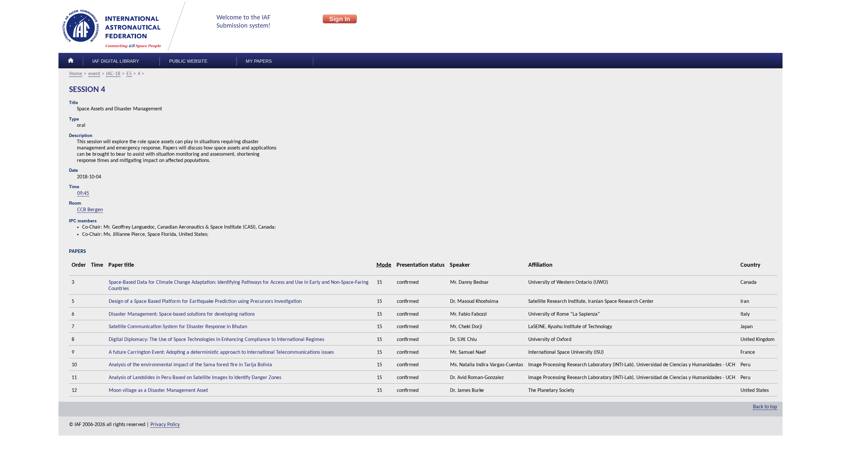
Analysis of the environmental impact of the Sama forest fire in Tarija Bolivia (190, 365)
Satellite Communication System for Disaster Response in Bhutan (178, 326)
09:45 (83, 193)
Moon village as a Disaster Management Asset (158, 390)
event (94, 74)
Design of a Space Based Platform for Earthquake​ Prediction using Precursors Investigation (205, 301)
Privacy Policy (165, 424)
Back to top (765, 407)
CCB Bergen (90, 210)
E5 (129, 74)
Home (75, 74)
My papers (259, 61)
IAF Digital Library (115, 61)
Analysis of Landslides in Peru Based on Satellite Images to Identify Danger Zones (195, 377)
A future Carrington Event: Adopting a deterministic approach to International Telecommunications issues (221, 352)
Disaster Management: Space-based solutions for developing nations (182, 314)
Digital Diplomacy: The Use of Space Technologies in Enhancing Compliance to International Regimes (216, 339)
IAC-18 (113, 74)
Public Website (188, 61)
